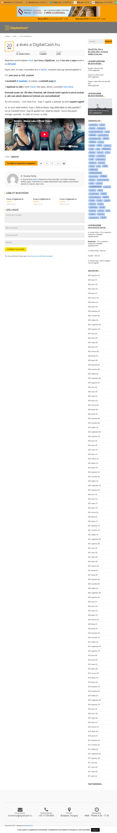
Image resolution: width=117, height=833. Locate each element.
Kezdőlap (7, 36)
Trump (92, 145)
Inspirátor (90, 256)
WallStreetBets (101, 159)
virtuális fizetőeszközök (96, 131)
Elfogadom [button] (95, 830)
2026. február (91, 302)
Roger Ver (101, 214)
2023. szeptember (93, 432)
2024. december (92, 365)
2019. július (91, 655)
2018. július (91, 709)
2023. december (92, 418)
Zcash (99, 200)
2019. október (92, 642)
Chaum (33, 86)
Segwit (106, 197)
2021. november (92, 530)
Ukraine (92, 155)
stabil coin (93, 169)
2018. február (91, 731)
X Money (92, 203)
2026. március (92, 298)
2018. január (91, 736)
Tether (103, 176)
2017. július (91, 763)
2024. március (92, 405)
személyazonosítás (95, 138)
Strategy (92, 135)
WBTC (100, 190)
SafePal (43, 69)
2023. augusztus (92, 436)
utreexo (101, 203)
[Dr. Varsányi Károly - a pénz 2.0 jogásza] (58, 11)
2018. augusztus (92, 704)
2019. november (92, 637)
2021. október (92, 535)
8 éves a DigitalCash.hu (42, 199)
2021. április (91, 561)
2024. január (91, 414)
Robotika (92, 190)
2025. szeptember (93, 324)
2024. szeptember (93, 378)
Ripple (106, 138)
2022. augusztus (92, 490)
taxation (101, 210)
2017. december (92, 740)
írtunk (30, 60)
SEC (99, 145)
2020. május (91, 611)
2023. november (92, 423)
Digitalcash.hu (29, 825)
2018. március (92, 727)
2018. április (91, 722)
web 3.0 (100, 152)
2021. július (91, 548)
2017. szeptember (93, 754)
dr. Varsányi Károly (28, 176)
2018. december (92, 687)
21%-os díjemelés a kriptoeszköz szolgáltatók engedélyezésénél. (99, 234)
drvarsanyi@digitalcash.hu (20, 815)
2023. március (92, 459)
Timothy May (93, 124)
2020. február (91, 624)
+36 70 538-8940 (46, 815)
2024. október (92, 374)
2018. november (92, 691)
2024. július (91, 387)
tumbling (92, 214)
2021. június (91, 552)
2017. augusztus (92, 758)
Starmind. (103, 251)
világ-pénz (107, 145)
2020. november (92, 584)
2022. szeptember (93, 485)
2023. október (92, 427)
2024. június (91, 392)
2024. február (91, 409)
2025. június (91, 338)
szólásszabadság (95, 172)
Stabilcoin (106, 149)
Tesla (103, 217)
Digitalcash (15, 157)
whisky (102, 124)
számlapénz (101, 128)
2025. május (91, 342)
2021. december (92, 526)
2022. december (92, 472)
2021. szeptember (93, 539)
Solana (92, 142)
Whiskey (92, 152)
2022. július (91, 494)
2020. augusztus (92, 597)
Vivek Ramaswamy (103, 179)
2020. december (92, 579)
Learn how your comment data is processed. (40, 256)
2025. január (91, 360)
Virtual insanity (94, 217)
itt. (55, 81)
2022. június (91, 499)
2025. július (91, 333)
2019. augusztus (92, 651)
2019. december (92, 633)
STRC (91, 148)
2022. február (91, 517)
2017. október (92, 749)
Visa (99, 166)
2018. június (91, 713)
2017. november (92, 745)
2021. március (92, 566)
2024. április (91, 400)
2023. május (91, 450)
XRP (105, 166)
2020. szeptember (93, 593)
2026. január (91, 307)
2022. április (91, 508)
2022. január (91, 521)
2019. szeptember (93, 646)
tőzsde (102, 207)
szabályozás (95, 186)
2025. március (92, 351)
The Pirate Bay (94, 193)
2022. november (92, 476)
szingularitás (101, 155)
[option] (100, 106)
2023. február (91, 463)
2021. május (91, 557)
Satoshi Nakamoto (95, 197)
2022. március (92, 512)
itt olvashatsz (22, 81)
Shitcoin (92, 179)
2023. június (91, 445)
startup (92, 166)
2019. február (91, 678)
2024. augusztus (92, 383)
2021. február (91, 570)
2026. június (91, 284)
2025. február (91, 356)
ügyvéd (35, 179)
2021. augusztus (92, 544)
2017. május (91, 771)
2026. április (91, 293)
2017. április (91, 776)
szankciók (107, 186)
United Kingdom (103, 135)
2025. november (92, 316)
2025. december (92, 311)
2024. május (91, 396)
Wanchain (92, 162)
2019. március (92, 673)
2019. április (91, 669)
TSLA (107, 152)
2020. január (91, 628)
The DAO (101, 162)
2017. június (91, 767)
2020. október (92, 588)
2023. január (91, 468)
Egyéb (14, 36)
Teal (98, 148)
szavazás (92, 210)
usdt (108, 210)
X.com (92, 200)
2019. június (91, 660)
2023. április (91, 454)
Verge (91, 183)
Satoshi (101, 141)
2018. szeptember (93, 700)
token (104, 193)
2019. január (91, 682)
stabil (107, 131)
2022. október (92, 481)
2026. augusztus (92, 275)
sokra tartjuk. (68, 86)
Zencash (99, 183)
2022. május (91, 503)
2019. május (91, 664)
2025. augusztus (92, 329)
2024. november (92, 369)
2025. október (92, 320)
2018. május (91, 718)
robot (91, 159)
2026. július (91, 280)
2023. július (91, 441)
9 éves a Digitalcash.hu (15, 199)
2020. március (92, 620)
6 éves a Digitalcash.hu (68, 199)
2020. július (91, 602)
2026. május (91, 289)
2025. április (91, 347)
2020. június (91, 606)
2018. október (92, 695)
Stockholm (93, 207)
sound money (93, 176)
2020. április (91, 615)
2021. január (91, 575)
